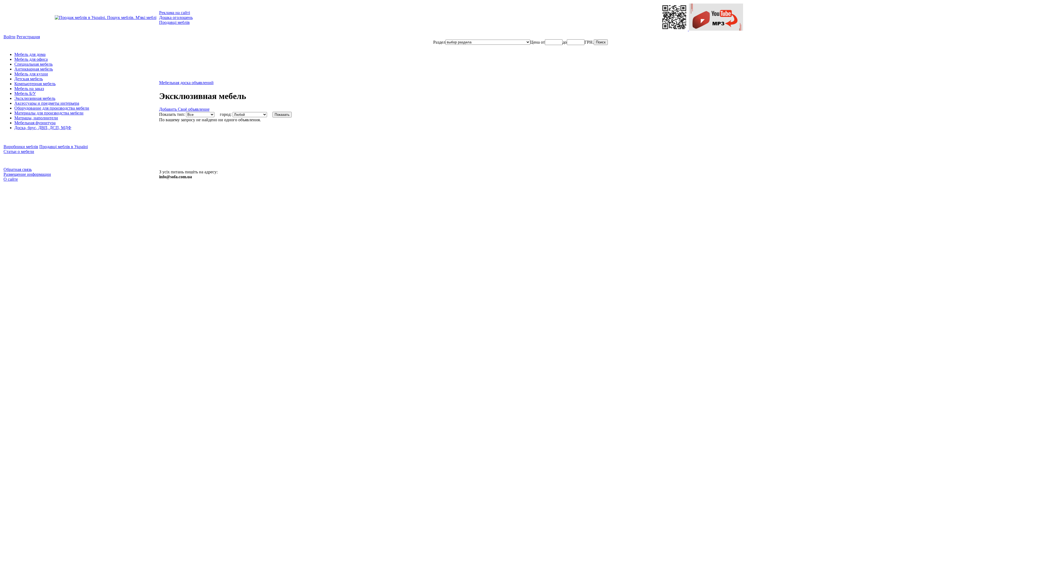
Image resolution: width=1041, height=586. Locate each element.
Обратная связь (18, 169)
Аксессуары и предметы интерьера (46, 103)
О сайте (11, 179)
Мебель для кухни (31, 74)
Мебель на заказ (29, 88)
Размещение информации (27, 174)
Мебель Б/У (25, 93)
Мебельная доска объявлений (186, 82)
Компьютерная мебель (35, 83)
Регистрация (28, 36)
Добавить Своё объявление (184, 109)
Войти (9, 36)
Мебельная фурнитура (35, 122)
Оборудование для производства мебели (51, 108)
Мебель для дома (30, 54)
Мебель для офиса (31, 59)
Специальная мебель (33, 64)
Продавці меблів (174, 22)
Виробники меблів (21, 146)
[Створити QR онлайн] (675, 29)
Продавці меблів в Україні (63, 146)
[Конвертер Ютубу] (716, 29)
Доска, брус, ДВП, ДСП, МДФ (42, 127)
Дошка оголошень (176, 17)
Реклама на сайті (174, 12)
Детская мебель (28, 79)
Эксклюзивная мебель (34, 98)
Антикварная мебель (33, 69)
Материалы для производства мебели (48, 113)
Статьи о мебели (19, 151)
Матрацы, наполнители (36, 118)
